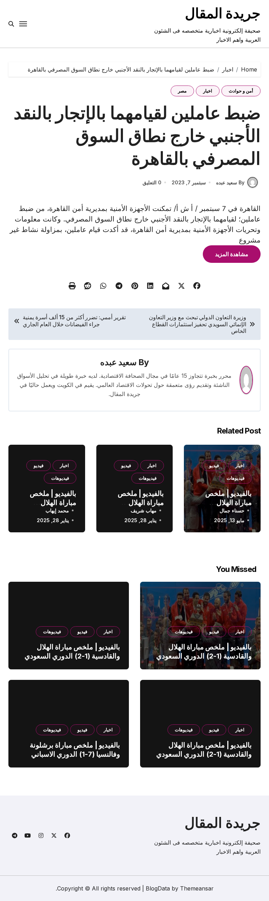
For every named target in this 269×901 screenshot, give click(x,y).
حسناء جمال (232, 510)
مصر (182, 91)
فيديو (214, 465)
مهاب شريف (144, 510)
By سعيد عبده (230, 182)
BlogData (158, 888)
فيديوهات (235, 478)
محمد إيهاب (57, 510)
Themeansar (197, 888)
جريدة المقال (223, 13)
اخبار (207, 91)
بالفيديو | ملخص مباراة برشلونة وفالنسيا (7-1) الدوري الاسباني (75, 749)
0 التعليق (152, 182)
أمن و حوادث (241, 91)
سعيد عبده (118, 362)
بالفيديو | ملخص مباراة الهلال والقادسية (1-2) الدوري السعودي (204, 651)
